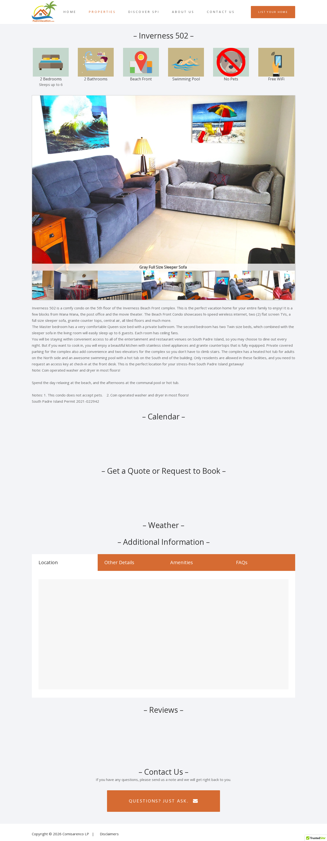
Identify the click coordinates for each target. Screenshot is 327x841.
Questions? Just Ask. (158, 801)
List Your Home (273, 12)
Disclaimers (109, 833)
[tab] (65, 562)
